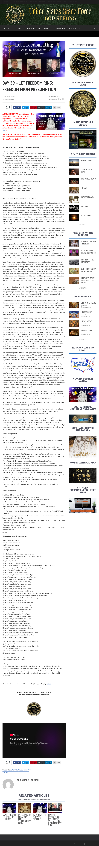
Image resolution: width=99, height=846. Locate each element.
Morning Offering (86, 160)
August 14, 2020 (9, 99)
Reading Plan (84, 305)
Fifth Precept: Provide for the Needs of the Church (87, 280)
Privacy (94, 844)
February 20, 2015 (86, 334)
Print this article (55, 96)
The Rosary (84, 206)
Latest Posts (27, 770)
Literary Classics (86, 330)
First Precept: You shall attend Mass (88, 242)
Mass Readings (61, 28)
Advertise (87, 844)
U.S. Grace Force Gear (54, 2)
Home (76, 844)
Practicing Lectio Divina (88, 179)
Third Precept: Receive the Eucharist (87, 261)
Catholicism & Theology (88, 303)
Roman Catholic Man (70, 2)
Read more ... (83, 224)
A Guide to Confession (33, 28)
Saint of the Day (74, 28)
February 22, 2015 (86, 316)
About (81, 844)
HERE (4, 130)
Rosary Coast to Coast (20, 2)
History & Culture (86, 312)
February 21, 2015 (86, 325)
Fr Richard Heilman (9, 96)
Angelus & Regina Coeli (88, 197)
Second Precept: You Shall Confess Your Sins (88, 251)
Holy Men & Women (86, 321)
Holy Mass (84, 188)
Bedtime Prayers (86, 215)
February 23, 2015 (86, 307)
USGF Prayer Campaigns (10, 771)
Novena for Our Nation (37, 2)
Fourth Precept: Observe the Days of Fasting (88, 270)
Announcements (17, 770)
